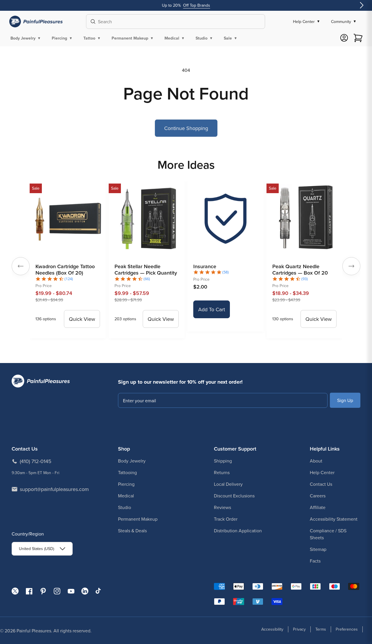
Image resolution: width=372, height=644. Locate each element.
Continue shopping (186, 128)
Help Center (322, 472)
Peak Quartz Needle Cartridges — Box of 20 (300, 270)
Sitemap (318, 549)
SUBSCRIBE (345, 400)
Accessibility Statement (333, 519)
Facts (315, 561)
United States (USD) (36, 549)
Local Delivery (228, 484)
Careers (318, 495)
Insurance (204, 266)
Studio (124, 507)
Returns (222, 472)
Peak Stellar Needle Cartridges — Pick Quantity (146, 270)
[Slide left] (21, 266)
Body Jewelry (132, 461)
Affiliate (318, 507)
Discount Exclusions (234, 495)
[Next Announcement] (361, 5)
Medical (126, 495)
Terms (320, 629)
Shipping (223, 461)
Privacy (299, 629)
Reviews (222, 507)
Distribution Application (238, 530)
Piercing (126, 484)
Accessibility (272, 629)
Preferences (347, 629)
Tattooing (127, 472)
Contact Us (321, 484)
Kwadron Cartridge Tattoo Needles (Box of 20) (65, 270)
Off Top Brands (196, 5)
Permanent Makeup (138, 519)
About (316, 461)
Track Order (225, 519)
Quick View (82, 319)
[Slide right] (351, 266)
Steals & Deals (132, 530)
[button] (26, 38)
